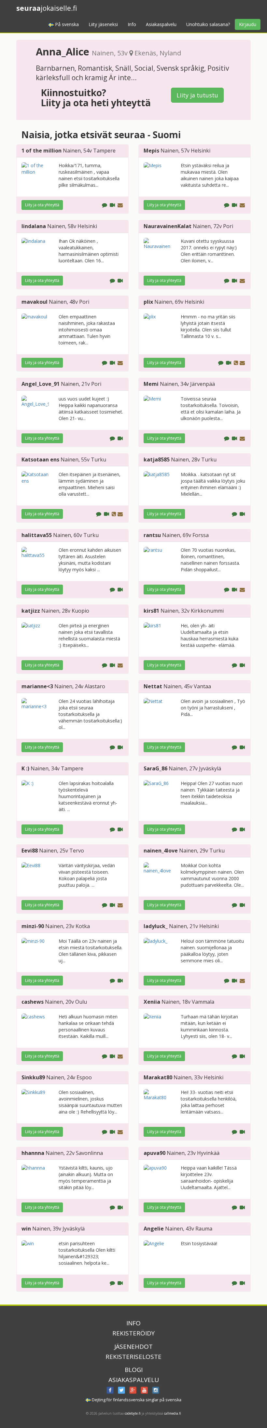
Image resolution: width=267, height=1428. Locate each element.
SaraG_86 (155, 768)
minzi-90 (32, 926)
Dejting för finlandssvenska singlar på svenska (136, 1400)
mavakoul (34, 301)
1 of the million (41, 150)
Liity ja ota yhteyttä (42, 205)
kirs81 (151, 610)
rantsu (152, 535)
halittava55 (36, 535)
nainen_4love (161, 850)
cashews (32, 1001)
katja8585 (157, 459)
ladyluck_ (156, 926)
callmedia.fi (172, 1413)
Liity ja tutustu (197, 95)
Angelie (154, 1228)
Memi (151, 383)
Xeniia (152, 1001)
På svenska (66, 24)
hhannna (32, 1153)
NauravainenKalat (167, 226)
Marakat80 (158, 1077)
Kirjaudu (247, 24)
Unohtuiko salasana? (208, 24)
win (26, 1228)
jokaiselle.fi (46, 8)
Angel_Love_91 (40, 383)
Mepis (151, 150)
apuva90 (154, 1153)
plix (148, 301)
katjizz (30, 610)
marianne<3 (37, 686)
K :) (25, 768)
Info (132, 24)
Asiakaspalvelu (161, 24)
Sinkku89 (33, 1077)
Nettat (153, 686)
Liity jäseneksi (103, 24)
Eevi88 (29, 850)
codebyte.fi (133, 1413)
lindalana (33, 226)
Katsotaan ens (40, 459)
